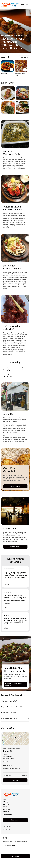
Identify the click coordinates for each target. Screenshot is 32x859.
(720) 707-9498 (7, 765)
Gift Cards (6, 812)
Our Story (6, 804)
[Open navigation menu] (27, 4)
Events (5, 807)
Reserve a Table (7, 814)
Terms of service (7, 826)
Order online (15, 780)
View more (7, 580)
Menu (22, 4)
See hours (24, 775)
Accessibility (6, 829)
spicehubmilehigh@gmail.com (11, 769)
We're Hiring (6, 809)
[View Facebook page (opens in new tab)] (4, 838)
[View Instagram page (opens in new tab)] (6, 838)
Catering (5, 802)
